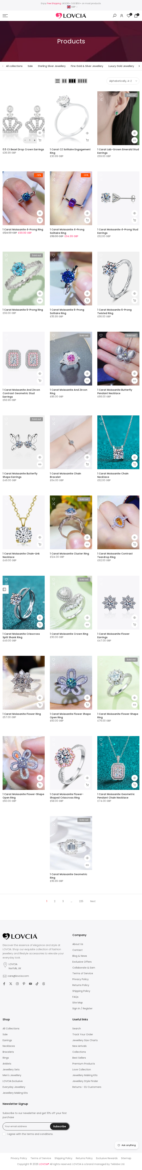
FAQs (75, 997)
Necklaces (9, 1046)
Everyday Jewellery (14, 1087)
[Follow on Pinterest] (23, 984)
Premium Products (83, 1063)
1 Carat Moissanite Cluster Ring (69, 553)
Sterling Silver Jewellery (52, 66)
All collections (14, 66)
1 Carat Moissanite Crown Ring (69, 634)
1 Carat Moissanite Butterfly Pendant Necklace (114, 391)
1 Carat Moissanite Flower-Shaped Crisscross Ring (66, 795)
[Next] (139, 66)
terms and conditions (40, 1134)
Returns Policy (80, 985)
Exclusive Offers (82, 961)
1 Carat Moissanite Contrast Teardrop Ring (115, 555)
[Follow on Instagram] (17, 984)
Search (76, 1028)
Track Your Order (82, 1034)
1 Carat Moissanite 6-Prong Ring (23, 309)
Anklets (7, 1063)
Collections (79, 1052)
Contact (77, 950)
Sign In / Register (82, 1008)
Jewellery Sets (11, 1069)
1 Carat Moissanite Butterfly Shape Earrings (20, 475)
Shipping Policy (81, 991)
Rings (6, 1057)
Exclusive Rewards (107, 1158)
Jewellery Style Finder (85, 1081)
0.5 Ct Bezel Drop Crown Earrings (23, 149)
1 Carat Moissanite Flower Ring (22, 714)
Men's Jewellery (12, 1075)
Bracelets (8, 1052)
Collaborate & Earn (83, 967)
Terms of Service (82, 973)
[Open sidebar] (4, 589)
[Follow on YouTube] (30, 984)
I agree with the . (30, 1134)
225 (81, 901)
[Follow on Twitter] (10, 984)
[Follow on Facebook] (4, 984)
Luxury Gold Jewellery (121, 66)
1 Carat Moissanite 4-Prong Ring (23, 229)
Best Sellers (79, 1057)
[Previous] (3, 66)
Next (93, 901)
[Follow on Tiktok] (37, 984)
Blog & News (79, 956)
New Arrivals (79, 1046)
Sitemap (126, 1158)
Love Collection (81, 1069)
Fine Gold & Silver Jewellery (87, 66)
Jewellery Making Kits (15, 1093)
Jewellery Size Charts (85, 1040)
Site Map (77, 1002)
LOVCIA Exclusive (13, 1081)
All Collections (11, 1028)
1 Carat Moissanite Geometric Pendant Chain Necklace (116, 795)
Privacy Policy (80, 979)
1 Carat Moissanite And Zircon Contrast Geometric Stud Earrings (21, 393)
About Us (77, 944)
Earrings (7, 1040)
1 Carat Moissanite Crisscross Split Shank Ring (21, 635)
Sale (30, 66)
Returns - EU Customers (86, 1087)
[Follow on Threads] (43, 984)
